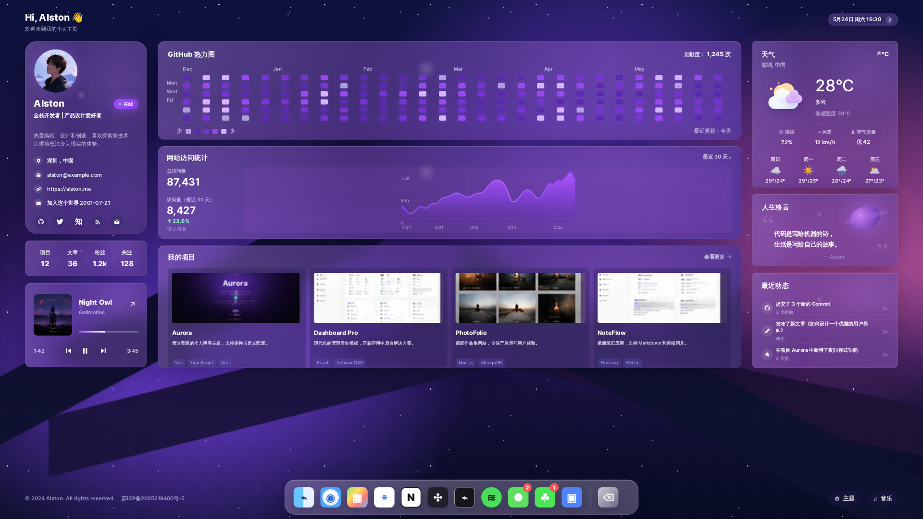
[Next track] (104, 351)
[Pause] (86, 351)
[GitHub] (41, 222)
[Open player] (132, 304)
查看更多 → (717, 256)
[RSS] (98, 222)
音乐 (882, 498)
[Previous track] (68, 351)
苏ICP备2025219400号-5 (153, 498)
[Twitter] (60, 222)
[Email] (117, 222)
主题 (845, 498)
